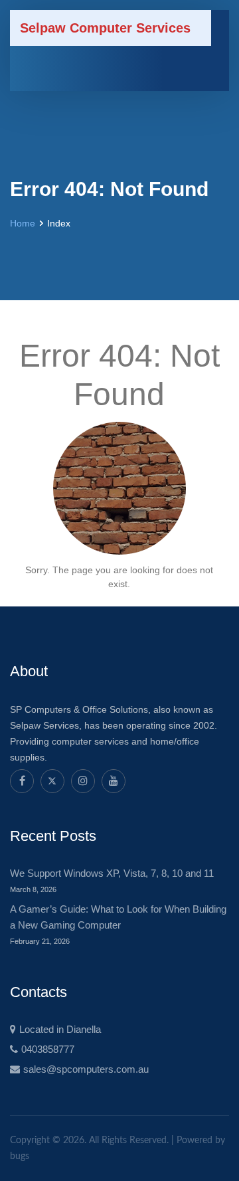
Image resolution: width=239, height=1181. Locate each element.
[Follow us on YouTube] (113, 781)
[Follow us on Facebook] (22, 781)
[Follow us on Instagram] (83, 781)
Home (22, 223)
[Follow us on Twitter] (52, 781)
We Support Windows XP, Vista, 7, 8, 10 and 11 (112, 873)
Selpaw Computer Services (105, 28)
